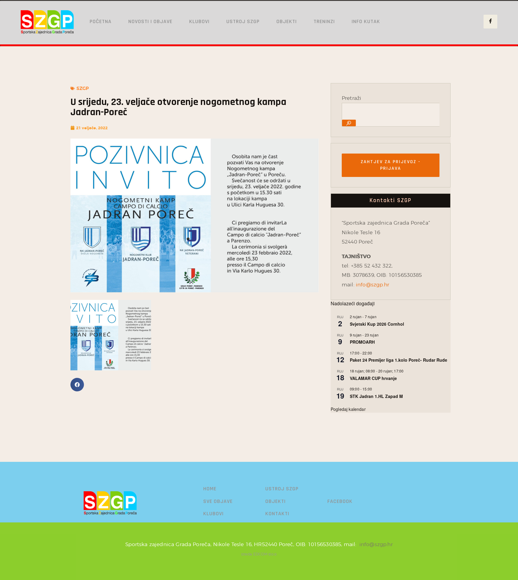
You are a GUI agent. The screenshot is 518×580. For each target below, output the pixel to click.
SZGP (82, 88)
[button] (77, 384)
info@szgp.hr (372, 285)
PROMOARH (362, 342)
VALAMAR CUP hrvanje (373, 378)
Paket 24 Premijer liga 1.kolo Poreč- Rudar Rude (398, 360)
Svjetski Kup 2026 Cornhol (377, 324)
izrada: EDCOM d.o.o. (259, 554)
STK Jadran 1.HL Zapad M (376, 396)
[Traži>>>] (349, 123)
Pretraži (351, 98)
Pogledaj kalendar (348, 409)
